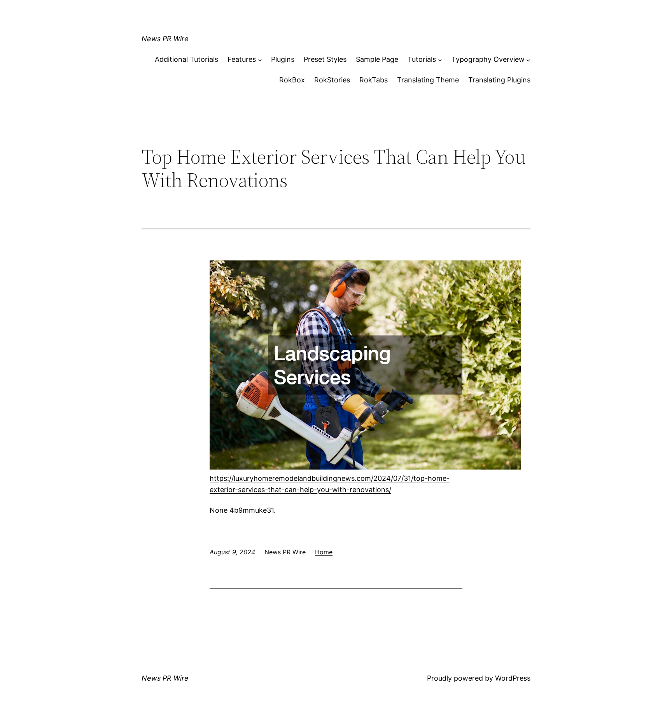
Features (242, 59)
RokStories (332, 80)
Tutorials (422, 59)
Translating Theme (428, 80)
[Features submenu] (260, 60)
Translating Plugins (499, 80)
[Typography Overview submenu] (528, 60)
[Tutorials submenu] (440, 60)
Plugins (282, 59)
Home (323, 552)
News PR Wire (165, 39)
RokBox (292, 80)
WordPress (512, 678)
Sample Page (377, 59)
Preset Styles (325, 59)
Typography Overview (488, 59)
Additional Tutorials (186, 59)
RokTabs (373, 80)
